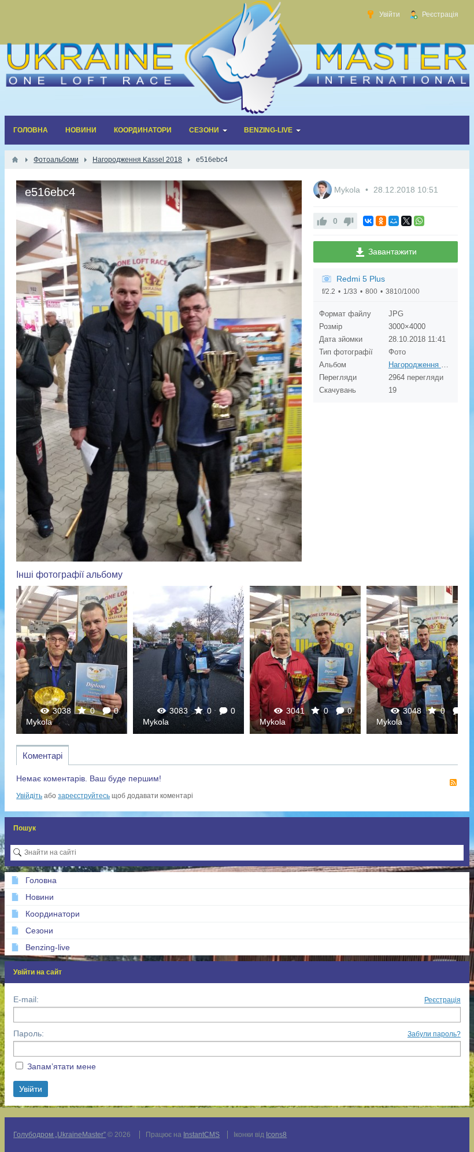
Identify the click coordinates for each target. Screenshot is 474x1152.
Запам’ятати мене (61, 1066)
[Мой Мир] (393, 221)
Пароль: (28, 1033)
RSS (453, 782)
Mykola (348, 189)
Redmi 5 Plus (360, 278)
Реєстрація (442, 1000)
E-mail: (26, 999)
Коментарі (42, 755)
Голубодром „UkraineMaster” (59, 1135)
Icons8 (276, 1135)
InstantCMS (201, 1135)
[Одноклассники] (381, 221)
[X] (406, 221)
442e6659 (188, 659)
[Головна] (15, 159)
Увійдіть (29, 796)
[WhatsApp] (419, 221)
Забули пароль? (434, 1034)
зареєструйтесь (84, 796)
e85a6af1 (72, 659)
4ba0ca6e (305, 659)
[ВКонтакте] (368, 221)
